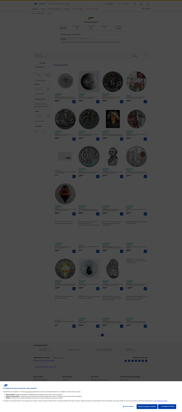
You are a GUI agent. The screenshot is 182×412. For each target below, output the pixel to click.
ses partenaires (29, 391)
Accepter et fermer (168, 406)
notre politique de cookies (160, 401)
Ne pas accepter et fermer (147, 406)
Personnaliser (129, 406)
